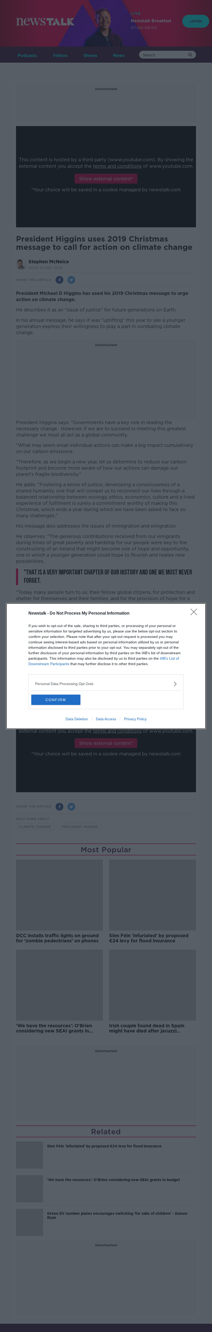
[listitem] (106, 684)
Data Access (106, 719)
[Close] (195, 613)
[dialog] (106, 666)
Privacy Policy (135, 719)
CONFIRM (56, 700)
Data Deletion (77, 719)
